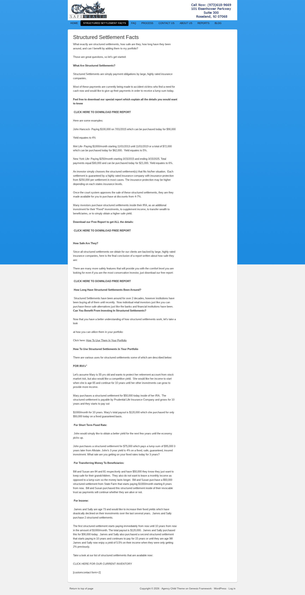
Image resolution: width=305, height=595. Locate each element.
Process (147, 23)
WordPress (220, 588)
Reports (203, 23)
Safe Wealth (152, 10)
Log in (232, 588)
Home (74, 23)
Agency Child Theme (173, 588)
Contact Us (166, 23)
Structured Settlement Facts (104, 23)
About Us (186, 23)
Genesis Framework (200, 588)
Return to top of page (81, 588)
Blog (218, 23)
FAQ (133, 23)
